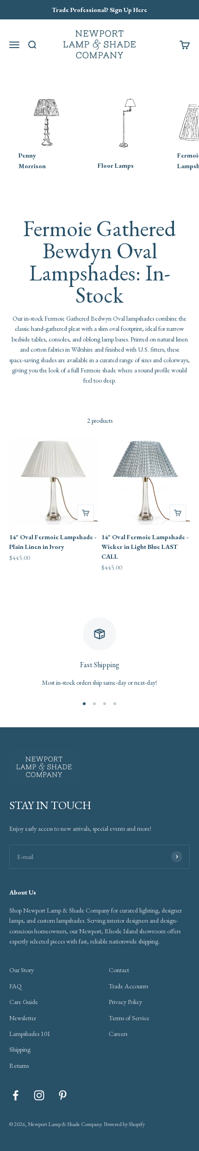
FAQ (15, 986)
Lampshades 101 (29, 1033)
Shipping (20, 1049)
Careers (118, 1033)
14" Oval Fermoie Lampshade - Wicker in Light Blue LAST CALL (144, 546)
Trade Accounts (128, 986)
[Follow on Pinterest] (62, 1095)
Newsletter (22, 1018)
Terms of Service (129, 1018)
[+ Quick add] (85, 513)
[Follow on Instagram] (39, 1095)
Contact (119, 970)
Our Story (21, 970)
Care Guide (23, 1002)
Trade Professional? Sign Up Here (99, 10)
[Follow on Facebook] (15, 1095)
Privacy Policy (125, 1002)
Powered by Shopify (124, 1124)
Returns (19, 1065)
